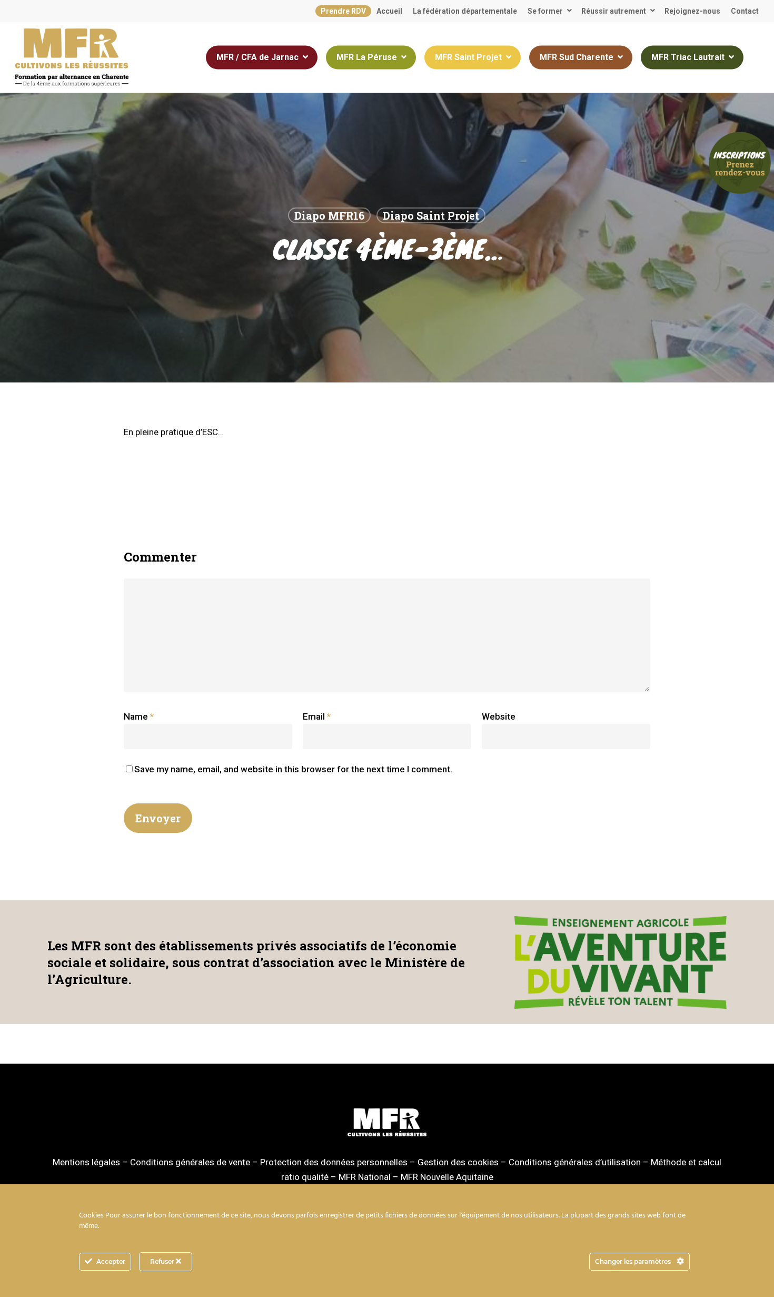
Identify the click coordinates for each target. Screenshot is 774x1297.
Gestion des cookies (458, 1162)
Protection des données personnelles (334, 1162)
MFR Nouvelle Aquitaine (447, 1177)
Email (317, 716)
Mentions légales (86, 1162)
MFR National (365, 1177)
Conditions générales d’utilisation (575, 1162)
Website (498, 716)
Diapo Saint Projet (431, 215)
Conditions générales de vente (190, 1162)
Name (139, 716)
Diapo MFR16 (329, 215)
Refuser (163, 1261)
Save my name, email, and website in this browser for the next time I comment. (293, 769)
